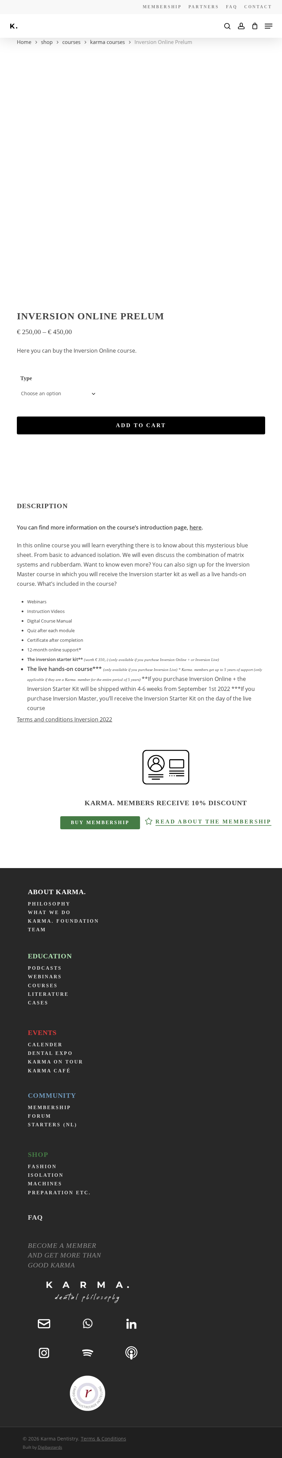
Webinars (45, 976)
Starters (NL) (52, 1124)
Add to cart (141, 425)
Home (24, 41)
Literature (48, 994)
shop (47, 41)
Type (26, 378)
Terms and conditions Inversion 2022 (64, 719)
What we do (49, 912)
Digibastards (50, 1447)
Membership (49, 1107)
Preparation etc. (59, 1192)
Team (37, 929)
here (195, 527)
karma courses (107, 41)
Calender (45, 1044)
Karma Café (49, 1070)
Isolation (46, 1175)
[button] (268, 26)
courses (71, 41)
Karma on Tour (55, 1061)
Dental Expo (50, 1053)
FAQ (35, 1217)
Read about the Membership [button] (213, 821)
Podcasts (45, 968)
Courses (43, 985)
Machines (45, 1183)
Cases (38, 1002)
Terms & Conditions (103, 1438)
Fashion (42, 1166)
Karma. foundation (63, 921)
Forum (39, 1116)
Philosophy (49, 904)
